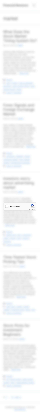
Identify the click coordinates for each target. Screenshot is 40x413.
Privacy (30, 209)
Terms (33, 209)
